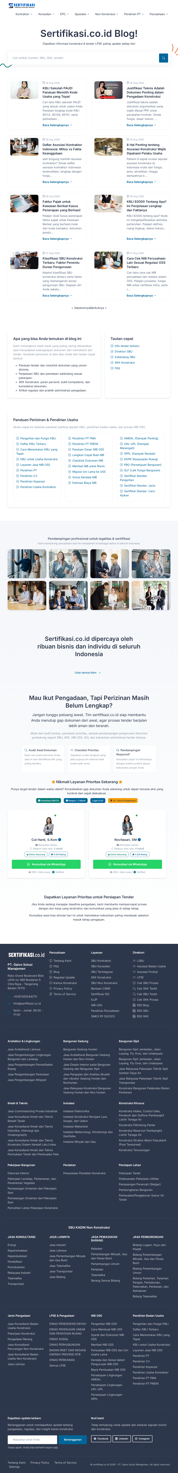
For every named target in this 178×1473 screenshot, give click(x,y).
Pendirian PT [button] (132, 14)
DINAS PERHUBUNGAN (64, 1344)
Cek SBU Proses (147, 983)
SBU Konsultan (100, 966)
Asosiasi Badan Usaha (151, 966)
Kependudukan (17, 1256)
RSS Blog (143, 1005)
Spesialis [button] (80, 14)
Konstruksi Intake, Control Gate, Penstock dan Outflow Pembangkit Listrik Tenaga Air (141, 1115)
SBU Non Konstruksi (104, 983)
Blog (56, 972)
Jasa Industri (57, 1245)
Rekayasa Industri (19, 1272)
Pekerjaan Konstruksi (21, 1333)
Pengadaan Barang (20, 1339)
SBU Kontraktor (101, 960)
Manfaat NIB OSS (102, 1344)
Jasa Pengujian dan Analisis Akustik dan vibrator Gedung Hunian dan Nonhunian (86, 1078)
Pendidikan (15, 1261)
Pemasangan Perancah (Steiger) (140, 1184)
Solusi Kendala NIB (84, 477)
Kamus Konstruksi (65, 983)
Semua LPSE (57, 1365)
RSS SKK (143, 1016)
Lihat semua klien (85, 672)
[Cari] (163, 58)
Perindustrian (16, 1267)
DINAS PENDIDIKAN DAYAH (67, 1324)
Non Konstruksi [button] (105, 14)
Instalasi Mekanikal (75, 1126)
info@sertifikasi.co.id (27, 1003)
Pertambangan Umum (105, 1264)
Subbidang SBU (125, 357)
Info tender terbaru (127, 346)
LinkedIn (123, 1438)
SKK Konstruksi (125, 362)
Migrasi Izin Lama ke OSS (89, 471)
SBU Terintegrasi (102, 972)
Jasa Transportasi (60, 1271)
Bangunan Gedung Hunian (80, 1049)
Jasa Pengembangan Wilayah (27, 1080)
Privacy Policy (63, 988)
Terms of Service (65, 994)
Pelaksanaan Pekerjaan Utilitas (139, 1178)
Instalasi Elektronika (76, 1111)
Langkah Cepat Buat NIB (88, 455)
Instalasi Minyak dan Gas (79, 1141)
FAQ (117, 368)
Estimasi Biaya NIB (84, 483)
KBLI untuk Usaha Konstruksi (39, 459)
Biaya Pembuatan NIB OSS (108, 1369)
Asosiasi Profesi (147, 972)
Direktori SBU (123, 351)
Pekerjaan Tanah (129, 1173)
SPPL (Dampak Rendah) (139, 453)
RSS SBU (143, 1010)
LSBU (140, 960)
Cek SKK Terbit (147, 988)
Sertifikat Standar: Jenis (139, 485)
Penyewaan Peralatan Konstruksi (84, 1173)
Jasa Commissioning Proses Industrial (32, 1111)
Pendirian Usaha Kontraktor (38, 487)
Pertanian (97, 1269)
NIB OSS (96, 1005)
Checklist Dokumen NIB (87, 460)
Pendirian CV (28, 476)
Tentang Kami (62, 960)
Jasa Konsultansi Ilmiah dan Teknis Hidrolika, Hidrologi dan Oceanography (30, 1130)
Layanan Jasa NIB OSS (35, 464)
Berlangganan (73, 1439)
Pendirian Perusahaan (105, 1010)
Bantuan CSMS (100, 988)
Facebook (103, 1438)
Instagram (144, 1438)
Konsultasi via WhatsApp (48, 864)
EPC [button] (63, 14)
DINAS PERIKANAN (62, 1360)
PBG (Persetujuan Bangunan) (142, 464)
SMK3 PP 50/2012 (103, 1016)
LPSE (140, 977)
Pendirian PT (28, 470)
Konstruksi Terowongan (134, 1150)
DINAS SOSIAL (58, 1339)
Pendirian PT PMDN (85, 444)
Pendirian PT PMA (84, 438)
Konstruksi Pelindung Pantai (137, 1125)
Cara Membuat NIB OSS (106, 1329)
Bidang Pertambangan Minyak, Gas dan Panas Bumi (148, 1259)
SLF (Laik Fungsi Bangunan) (142, 470)
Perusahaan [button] (157, 14)
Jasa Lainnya (57, 1250)
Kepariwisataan (17, 1250)
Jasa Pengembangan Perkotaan (28, 1074)
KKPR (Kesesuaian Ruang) (141, 459)
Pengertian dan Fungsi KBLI (38, 438)
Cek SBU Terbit (147, 994)
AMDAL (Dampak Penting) (141, 438)
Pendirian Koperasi (32, 481)
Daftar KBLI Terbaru (33, 444)
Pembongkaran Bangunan (135, 1190)
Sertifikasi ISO (100, 994)
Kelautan (96, 1248)
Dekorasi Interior (18, 1173)
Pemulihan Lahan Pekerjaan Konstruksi (33, 1208)
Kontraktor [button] (22, 14)
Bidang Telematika (145, 1296)
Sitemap (14, 1466)
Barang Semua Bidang (105, 1280)
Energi (12, 1245)
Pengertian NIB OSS (104, 1324)
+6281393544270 (25, 996)
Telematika (15, 1278)
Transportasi (16, 1284)
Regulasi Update (64, 977)
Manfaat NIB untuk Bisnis (88, 466)
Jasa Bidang (57, 1277)
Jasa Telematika (59, 1265)
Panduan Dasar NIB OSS (88, 449)
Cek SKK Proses (147, 999)
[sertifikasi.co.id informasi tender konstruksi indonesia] (21, 6)
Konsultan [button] (44, 14)
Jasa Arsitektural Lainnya (24, 1049)
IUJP (94, 999)
